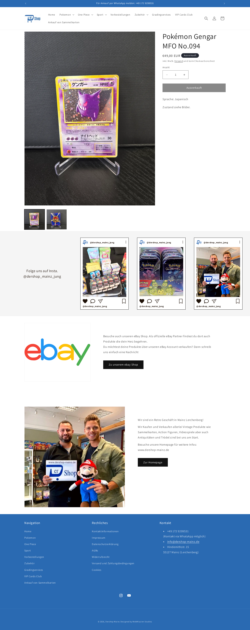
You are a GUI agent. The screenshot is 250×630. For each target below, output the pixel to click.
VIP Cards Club (33, 576)
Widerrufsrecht (100, 557)
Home (27, 531)
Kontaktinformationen (105, 531)
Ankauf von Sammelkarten (40, 582)
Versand (178, 61)
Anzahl (166, 67)
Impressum (98, 537)
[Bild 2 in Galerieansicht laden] (56, 219)
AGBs (95, 550)
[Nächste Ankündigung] (224, 3)
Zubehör (29, 563)
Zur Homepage (152, 462)
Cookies (96, 569)
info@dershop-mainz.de (183, 542)
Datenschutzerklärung (105, 544)
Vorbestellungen (34, 557)
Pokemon (30, 537)
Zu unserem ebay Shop (123, 364)
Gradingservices (33, 569)
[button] (66, 14)
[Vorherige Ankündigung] (26, 3)
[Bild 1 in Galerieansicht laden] (34, 219)
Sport (27, 550)
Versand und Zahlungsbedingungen (113, 563)
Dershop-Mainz (112, 621)
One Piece (30, 544)
